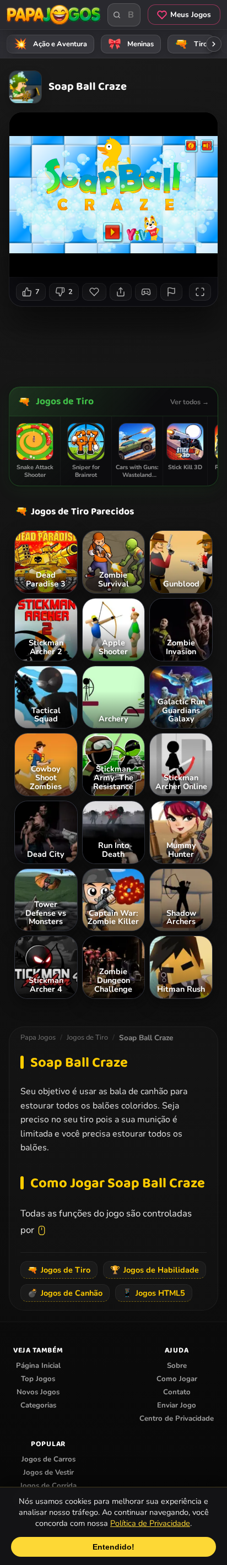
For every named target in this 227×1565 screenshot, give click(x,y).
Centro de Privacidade (176, 1418)
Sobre (177, 1366)
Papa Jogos (38, 1037)
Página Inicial (38, 1366)
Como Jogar (176, 1379)
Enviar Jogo (176, 1405)
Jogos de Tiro (65, 401)
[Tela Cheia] (200, 292)
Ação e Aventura (51, 44)
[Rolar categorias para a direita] (213, 44)
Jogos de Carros (48, 1459)
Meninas (131, 44)
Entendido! (113, 1546)
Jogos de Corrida (48, 1486)
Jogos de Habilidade (154, 1269)
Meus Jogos (190, 14)
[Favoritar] (94, 292)
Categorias (38, 1405)
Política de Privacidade (150, 1523)
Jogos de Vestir (48, 1472)
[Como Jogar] (146, 292)
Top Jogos (38, 1379)
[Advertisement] (118, 342)
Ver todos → (189, 401)
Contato (177, 1392)
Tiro (191, 44)
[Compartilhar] (121, 292)
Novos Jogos (38, 1392)
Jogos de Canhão (65, 1292)
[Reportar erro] (171, 292)
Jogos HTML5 (153, 1292)
